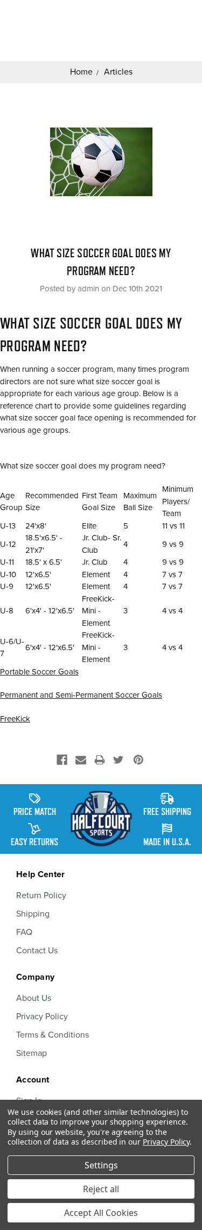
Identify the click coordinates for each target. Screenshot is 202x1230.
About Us (33, 998)
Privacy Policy (42, 1016)
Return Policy (41, 895)
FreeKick (15, 719)
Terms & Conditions (52, 1035)
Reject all (101, 1189)
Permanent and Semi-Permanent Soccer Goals (81, 695)
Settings (101, 1165)
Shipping (33, 913)
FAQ (24, 932)
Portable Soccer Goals (39, 672)
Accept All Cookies (101, 1213)
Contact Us (37, 950)
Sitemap (31, 1053)
